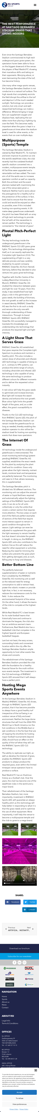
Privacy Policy (14, 1109)
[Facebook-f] (14, 962)
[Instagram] (24, 962)
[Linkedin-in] (19, 962)
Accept (19, 1092)
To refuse (19, 1098)
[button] (36, 1070)
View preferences (20, 1104)
